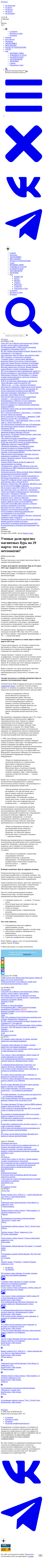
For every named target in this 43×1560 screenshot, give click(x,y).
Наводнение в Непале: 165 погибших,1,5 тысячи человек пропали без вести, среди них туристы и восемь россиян (19, 377)
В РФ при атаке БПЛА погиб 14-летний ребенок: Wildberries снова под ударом (19, 443)
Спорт (12, 263)
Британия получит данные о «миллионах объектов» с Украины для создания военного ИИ (21, 508)
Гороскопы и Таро (16, 65)
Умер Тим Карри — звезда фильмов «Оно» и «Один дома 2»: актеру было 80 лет (20, 421)
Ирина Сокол (28, 533)
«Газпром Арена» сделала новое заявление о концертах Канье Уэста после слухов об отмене (18, 360)
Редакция (13, 35)
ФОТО (16, 279)
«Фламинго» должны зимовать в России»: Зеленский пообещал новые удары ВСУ (21, 516)
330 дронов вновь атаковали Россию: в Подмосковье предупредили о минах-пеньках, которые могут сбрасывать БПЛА (20, 426)
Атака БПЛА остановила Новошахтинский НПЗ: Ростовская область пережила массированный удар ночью (20, 525)
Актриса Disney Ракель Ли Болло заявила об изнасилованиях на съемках (17, 463)
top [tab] (9, 1267)
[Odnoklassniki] (21, 962)
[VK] (21, 959)
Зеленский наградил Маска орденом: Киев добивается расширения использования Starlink (21, 473)
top (10, 5)
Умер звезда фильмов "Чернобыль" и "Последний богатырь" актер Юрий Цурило (19, 394)
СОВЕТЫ (18, 286)
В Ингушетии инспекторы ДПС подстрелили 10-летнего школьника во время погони (19, 390)
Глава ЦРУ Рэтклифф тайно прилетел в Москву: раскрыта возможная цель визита (19, 504)
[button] (6, 29)
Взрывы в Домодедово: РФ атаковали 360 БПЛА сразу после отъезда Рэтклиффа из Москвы (21, 485)
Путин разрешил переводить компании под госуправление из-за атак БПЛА (17, 512)
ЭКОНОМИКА (11, 43)
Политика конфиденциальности (17, 1423)
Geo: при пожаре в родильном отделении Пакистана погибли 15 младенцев (20, 451)
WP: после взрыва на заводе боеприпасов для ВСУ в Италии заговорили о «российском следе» (20, 372)
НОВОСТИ (18, 277)
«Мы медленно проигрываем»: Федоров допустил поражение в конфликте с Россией (20, 455)
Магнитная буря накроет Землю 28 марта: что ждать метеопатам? (21, 979)
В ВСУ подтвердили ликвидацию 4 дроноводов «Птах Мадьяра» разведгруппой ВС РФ (19, 382)
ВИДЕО (17, 281)
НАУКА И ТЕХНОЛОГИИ (15, 47)
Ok (40, 1555)
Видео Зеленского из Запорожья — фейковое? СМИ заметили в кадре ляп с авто (20, 417)
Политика (9, 41)
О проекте (13, 31)
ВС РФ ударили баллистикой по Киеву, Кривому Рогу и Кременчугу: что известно (21, 352)
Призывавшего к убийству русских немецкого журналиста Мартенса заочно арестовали (18, 402)
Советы (12, 63)
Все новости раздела (8, 1035)
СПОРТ (8, 49)
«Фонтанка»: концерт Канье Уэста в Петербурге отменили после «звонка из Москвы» (19, 497)
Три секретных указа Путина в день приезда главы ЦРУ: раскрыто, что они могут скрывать (20, 356)
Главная (8, 37)
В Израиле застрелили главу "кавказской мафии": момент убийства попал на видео (19, 500)
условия (30, 1556)
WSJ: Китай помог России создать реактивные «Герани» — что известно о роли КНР (18, 398)
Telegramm (27, 954)
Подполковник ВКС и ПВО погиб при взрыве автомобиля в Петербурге (18, 348)
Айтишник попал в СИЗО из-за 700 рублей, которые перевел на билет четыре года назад (21, 520)
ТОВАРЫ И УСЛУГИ (18, 55)
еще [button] (6, 51)
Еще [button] (11, 275)
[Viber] (21, 969)
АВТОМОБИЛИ (16, 59)
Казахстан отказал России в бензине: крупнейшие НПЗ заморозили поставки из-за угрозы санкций (20, 364)
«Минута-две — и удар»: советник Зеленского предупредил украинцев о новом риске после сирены (21, 386)
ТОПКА (17, 282)
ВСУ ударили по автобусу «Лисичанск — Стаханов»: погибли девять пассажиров (21, 413)
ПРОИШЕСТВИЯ (17, 53)
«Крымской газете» (8, 686)
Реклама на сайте (16, 33)
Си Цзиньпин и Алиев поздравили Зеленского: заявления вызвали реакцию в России (18, 431)
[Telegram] (21, 973)
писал (15, 941)
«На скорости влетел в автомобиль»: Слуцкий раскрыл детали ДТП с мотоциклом (18, 439)
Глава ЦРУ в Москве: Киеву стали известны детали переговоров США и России (20, 481)
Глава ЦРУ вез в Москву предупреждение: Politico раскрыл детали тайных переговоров (20, 344)
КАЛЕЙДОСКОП (16, 57)
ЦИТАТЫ (18, 284)
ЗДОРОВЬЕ (14, 61)
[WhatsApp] (21, 966)
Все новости (10, 39)
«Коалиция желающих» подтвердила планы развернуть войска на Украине (17, 447)
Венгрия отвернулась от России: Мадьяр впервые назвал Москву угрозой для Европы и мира (19, 368)
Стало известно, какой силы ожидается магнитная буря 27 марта (18, 983)
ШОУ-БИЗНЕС (11, 45)
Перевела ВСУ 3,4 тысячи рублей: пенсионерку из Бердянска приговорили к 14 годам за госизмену (20, 477)
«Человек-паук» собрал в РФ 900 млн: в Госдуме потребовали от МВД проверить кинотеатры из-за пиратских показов (20, 468)
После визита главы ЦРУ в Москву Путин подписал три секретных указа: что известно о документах (20, 489)
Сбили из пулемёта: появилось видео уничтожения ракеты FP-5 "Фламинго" (20, 493)
